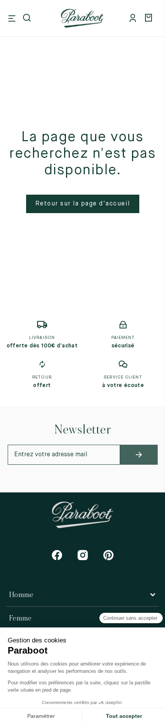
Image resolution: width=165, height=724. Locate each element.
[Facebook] (57, 555)
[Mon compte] (134, 18)
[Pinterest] (108, 555)
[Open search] (27, 18)
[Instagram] (83, 555)
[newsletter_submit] (139, 455)
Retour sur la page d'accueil (82, 204)
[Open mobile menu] (12, 18)
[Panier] (149, 18)
